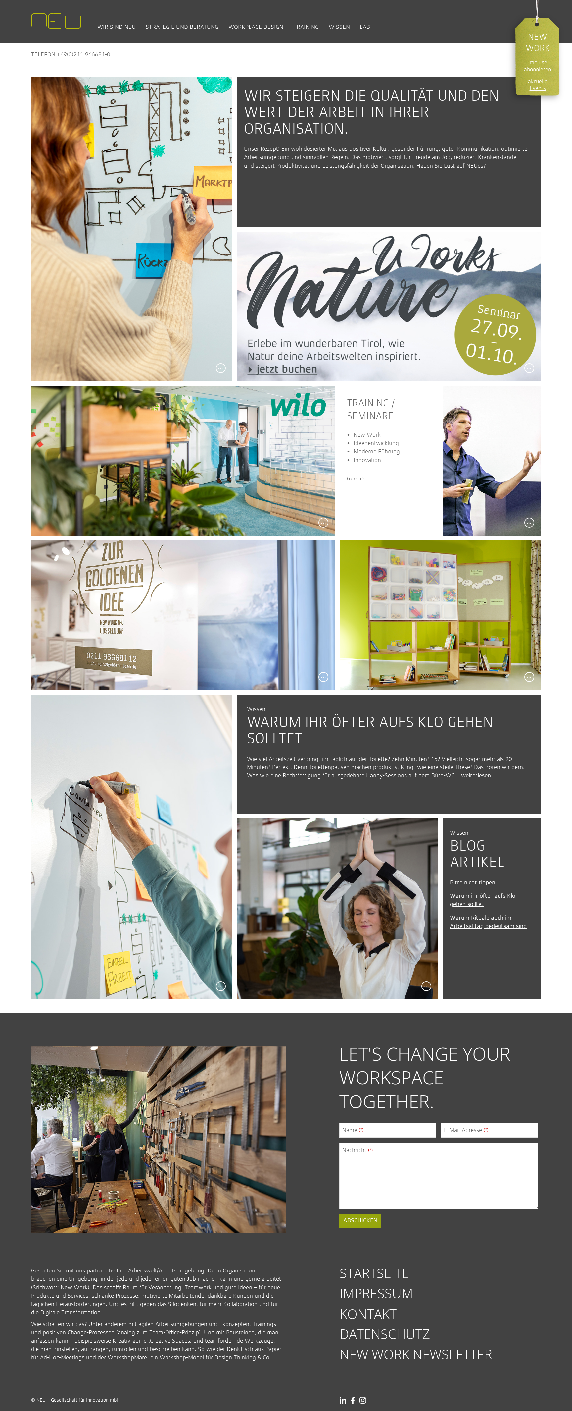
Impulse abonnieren (537, 66)
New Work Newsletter (416, 1354)
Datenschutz (385, 1334)
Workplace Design (255, 27)
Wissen (339, 27)
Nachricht (357, 1150)
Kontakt (368, 1314)
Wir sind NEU (116, 27)
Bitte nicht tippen (472, 883)
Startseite (374, 1273)
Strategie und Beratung (182, 27)
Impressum (376, 1293)
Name (352, 1130)
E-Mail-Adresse (466, 1130)
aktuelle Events (538, 84)
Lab (365, 27)
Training (306, 27)
